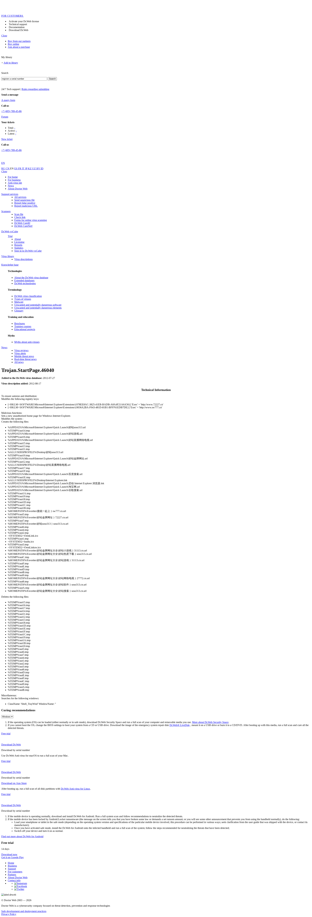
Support (12, 868)
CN (8, 168)
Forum (4, 116)
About (17, 239)
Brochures (19, 323)
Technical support (18, 24)
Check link (20, 217)
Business (12, 865)
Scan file (18, 214)
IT (23, 168)
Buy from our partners (19, 41)
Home (11, 863)
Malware (18, 302)
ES (16, 168)
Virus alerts (20, 353)
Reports (18, 245)
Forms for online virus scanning (30, 220)
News (11, 185)
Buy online (13, 44)
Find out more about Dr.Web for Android (22, 836)
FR (20, 168)
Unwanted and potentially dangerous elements (38, 307)
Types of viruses (22, 299)
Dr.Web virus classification (28, 296)
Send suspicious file (24, 200)
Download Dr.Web (18, 30)
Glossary (18, 310)
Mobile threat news (24, 356)
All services (20, 197)
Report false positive (24, 203)
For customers (15, 871)
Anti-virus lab (15, 182)
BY (38, 168)
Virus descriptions (23, 259)
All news (19, 362)
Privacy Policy (8, 914)
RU (3, 168)
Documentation (17, 27)
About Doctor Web (17, 188)
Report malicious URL (26, 205)
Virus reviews (21, 350)
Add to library (11, 62)
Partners (12, 874)
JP (26, 168)
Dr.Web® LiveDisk (179, 725)
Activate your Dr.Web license (24, 21)
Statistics (18, 247)
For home (13, 177)
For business (14, 179)
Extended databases (24, 280)
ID (42, 168)
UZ (34, 168)
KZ (30, 168)
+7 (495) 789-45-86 (11, 111)
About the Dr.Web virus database (31, 277)
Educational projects (24, 329)
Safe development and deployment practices (23, 911)
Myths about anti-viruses (26, 342)
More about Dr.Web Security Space (210, 722)
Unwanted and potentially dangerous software (37, 304)
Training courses (22, 326)
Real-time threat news (25, 359)
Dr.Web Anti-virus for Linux (75, 788)
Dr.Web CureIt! (22, 223)
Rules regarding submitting (35, 89)
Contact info (14, 880)
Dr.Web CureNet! (23, 226)
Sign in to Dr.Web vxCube (28, 250)
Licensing (19, 242)
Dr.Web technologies (25, 283)
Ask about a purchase (19, 47)
